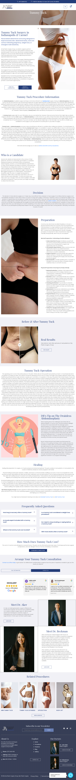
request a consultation (25, 87)
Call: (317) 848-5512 (15, 570)
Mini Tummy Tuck (59, 497)
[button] (19, 512)
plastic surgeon (52, 200)
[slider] (19, 344)
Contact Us (45, 570)
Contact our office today (9, 562)
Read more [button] (28, 593)
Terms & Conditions (47, 776)
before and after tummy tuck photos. (49, 145)
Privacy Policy (34, 776)
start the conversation (11, 87)
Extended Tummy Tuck (47, 497)
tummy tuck (46, 101)
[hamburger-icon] (65, 6)
